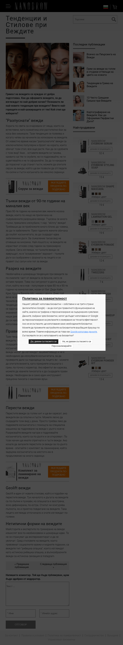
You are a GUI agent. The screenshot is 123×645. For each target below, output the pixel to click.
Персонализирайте (61, 346)
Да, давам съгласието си (43, 341)
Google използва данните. (83, 331)
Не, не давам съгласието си (76, 341)
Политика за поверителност (44, 298)
